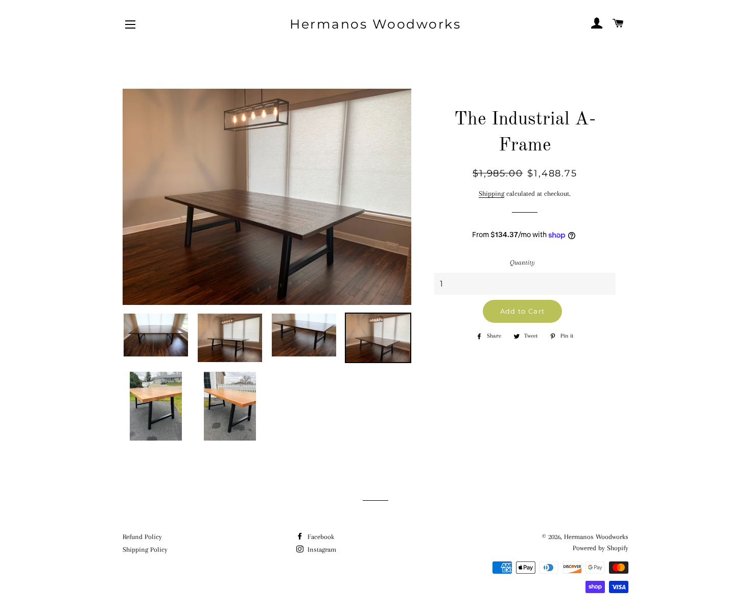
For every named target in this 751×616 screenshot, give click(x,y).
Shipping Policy (145, 549)
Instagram (321, 549)
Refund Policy (142, 537)
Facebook (320, 537)
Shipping (491, 193)
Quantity (522, 262)
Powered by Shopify (600, 548)
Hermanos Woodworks (375, 24)
